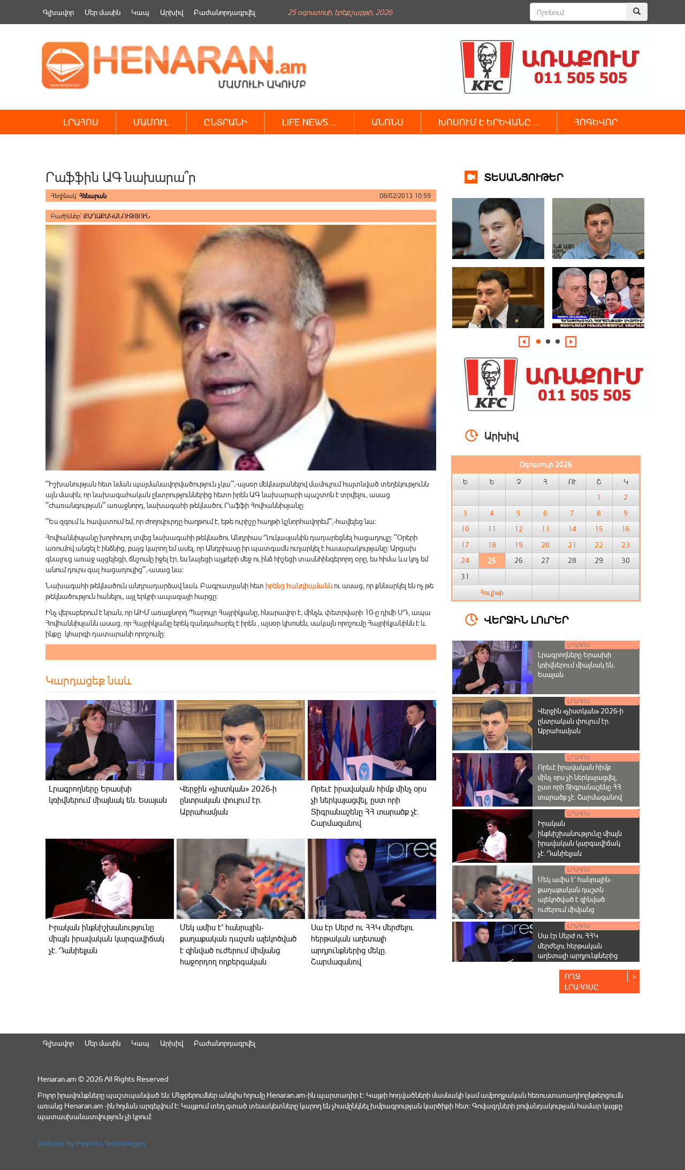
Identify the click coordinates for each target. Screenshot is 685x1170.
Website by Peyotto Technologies (92, 1143)
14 (572, 529)
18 (492, 545)
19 (518, 545)
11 (492, 529)
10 (465, 529)
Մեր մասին (102, 12)
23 (625, 545)
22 (599, 545)
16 (625, 529)
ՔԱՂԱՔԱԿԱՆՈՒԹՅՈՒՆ (116, 216)
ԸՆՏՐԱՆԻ (225, 121)
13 (545, 529)
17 (465, 545)
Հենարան (92, 196)
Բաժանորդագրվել (224, 12)
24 (465, 560)
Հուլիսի (492, 592)
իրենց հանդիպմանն (298, 585)
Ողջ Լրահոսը (582, 981)
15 (599, 529)
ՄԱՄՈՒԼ (151, 121)
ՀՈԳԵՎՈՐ (596, 121)
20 (545, 545)
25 (492, 560)
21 (572, 545)
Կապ (140, 12)
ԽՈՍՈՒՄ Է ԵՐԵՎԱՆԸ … (488, 121)
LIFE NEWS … (309, 121)
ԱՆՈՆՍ (387, 121)
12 (518, 529)
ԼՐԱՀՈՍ (80, 121)
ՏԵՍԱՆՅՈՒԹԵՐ (524, 176)
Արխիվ (171, 12)
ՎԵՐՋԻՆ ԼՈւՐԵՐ (526, 619)
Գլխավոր (58, 12)
